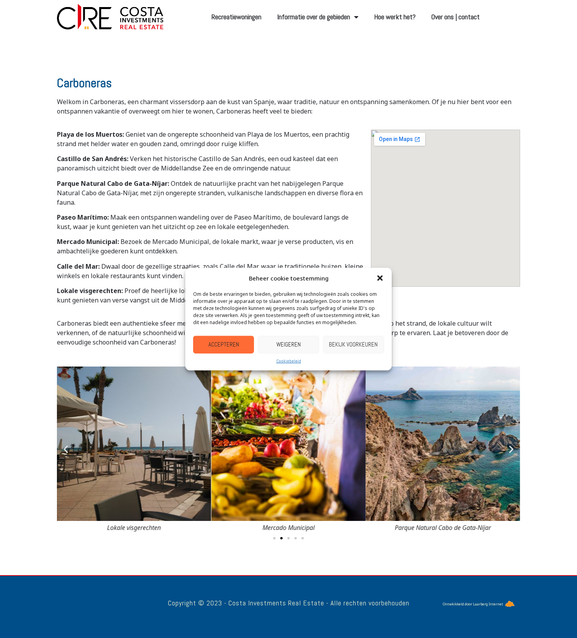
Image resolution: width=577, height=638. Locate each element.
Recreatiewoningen (236, 16)
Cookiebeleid (288, 361)
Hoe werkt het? (395, 16)
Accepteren (223, 344)
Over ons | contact (455, 16)
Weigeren (288, 344)
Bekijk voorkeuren (353, 344)
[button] (380, 278)
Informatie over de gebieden (313, 16)
